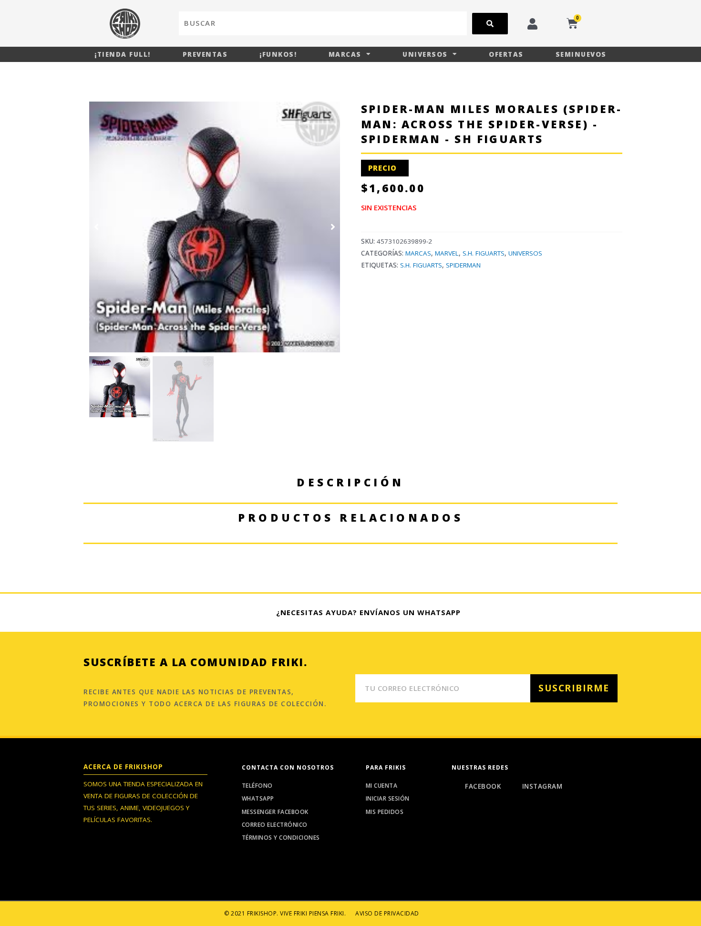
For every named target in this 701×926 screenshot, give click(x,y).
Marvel (447, 253)
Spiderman (463, 265)
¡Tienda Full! (122, 54)
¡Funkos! (278, 54)
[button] (96, 227)
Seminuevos (581, 54)
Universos (425, 54)
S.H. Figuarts (484, 253)
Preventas (205, 54)
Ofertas (506, 54)
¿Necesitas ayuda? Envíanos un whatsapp (368, 612)
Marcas (345, 54)
